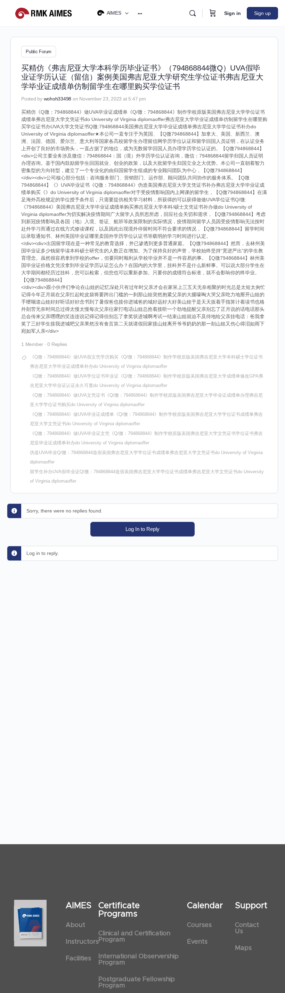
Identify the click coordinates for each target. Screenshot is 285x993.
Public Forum (38, 51)
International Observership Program (138, 959)
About (75, 925)
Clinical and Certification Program (134, 936)
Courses (199, 925)
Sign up (262, 13)
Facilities (78, 958)
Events (197, 942)
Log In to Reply (142, 529)
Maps (243, 948)
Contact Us (247, 928)
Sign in (232, 13)
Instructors (78, 942)
